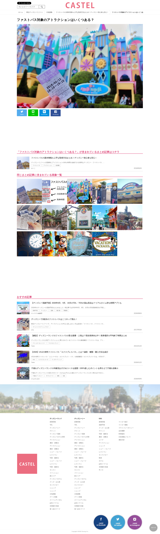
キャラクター (54, 485)
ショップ (53, 488)
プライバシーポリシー (126, 428)
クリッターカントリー (39, 343)
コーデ (101, 440)
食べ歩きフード (55, 509)
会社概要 (122, 431)
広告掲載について (125, 437)
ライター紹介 (123, 422)
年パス (101, 470)
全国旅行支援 (54, 506)
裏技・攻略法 (54, 443)
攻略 (58, 376)
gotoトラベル (54, 503)
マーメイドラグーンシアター (41, 327)
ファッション (54, 473)
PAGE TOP (153, 527)
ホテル (101, 461)
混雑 (52, 310)
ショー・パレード (56, 452)
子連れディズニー (38, 376)
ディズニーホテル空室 (57, 437)
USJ (34, 359)
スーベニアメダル (56, 500)
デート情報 (53, 497)
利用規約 (122, 434)
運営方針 (122, 440)
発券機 (57, 165)
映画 (100, 458)
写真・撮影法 (54, 458)
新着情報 (53, 422)
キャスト (53, 470)
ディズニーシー (55, 428)
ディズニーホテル (56, 479)
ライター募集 (123, 425)
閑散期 (65, 310)
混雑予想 (35, 310)
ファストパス (36, 165)
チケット (53, 431)
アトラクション (48, 165)
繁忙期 (58, 310)
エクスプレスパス (43, 359)
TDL (51, 425)
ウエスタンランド (53, 343)
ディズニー (44, 310)
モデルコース (50, 376)
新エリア (53, 476)
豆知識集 (53, 494)
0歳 (64, 376)
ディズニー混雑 (55, 434)
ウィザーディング (57, 359)
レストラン (53, 455)
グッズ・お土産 (55, 482)
